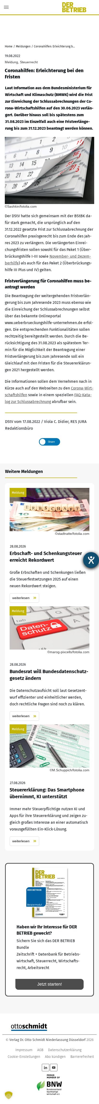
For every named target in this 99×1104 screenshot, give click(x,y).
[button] (8, 1095)
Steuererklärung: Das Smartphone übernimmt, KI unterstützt (49, 785)
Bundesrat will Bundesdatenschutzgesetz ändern (49, 663)
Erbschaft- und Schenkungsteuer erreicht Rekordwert (49, 545)
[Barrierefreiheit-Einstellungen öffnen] (91, 560)
